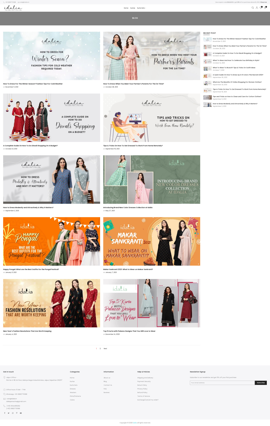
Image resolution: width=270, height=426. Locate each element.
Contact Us (108, 385)
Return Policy (142, 385)
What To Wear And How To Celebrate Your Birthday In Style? (236, 60)
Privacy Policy (142, 389)
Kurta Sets (141, 8)
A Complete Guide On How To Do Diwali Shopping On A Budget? (237, 53)
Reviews (106, 392)
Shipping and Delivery (145, 378)
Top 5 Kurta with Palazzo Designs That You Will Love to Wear (129, 331)
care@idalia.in (24, 2)
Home (126, 8)
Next (105, 349)
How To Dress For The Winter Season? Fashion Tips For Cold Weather (239, 39)
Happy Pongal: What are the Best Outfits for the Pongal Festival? (31, 269)
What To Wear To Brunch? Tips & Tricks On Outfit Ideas (234, 68)
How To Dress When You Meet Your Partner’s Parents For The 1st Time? (240, 46)
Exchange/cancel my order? (147, 400)
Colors (72, 400)
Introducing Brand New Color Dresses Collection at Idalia (127, 207)
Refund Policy (142, 392)
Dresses (73, 389)
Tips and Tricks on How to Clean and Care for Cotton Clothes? (237, 96)
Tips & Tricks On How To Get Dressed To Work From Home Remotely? (239, 89)
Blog (105, 381)
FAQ (105, 389)
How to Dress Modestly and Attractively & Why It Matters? (235, 104)
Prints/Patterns (75, 396)
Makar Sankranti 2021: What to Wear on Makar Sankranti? (128, 269)
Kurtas (132, 8)
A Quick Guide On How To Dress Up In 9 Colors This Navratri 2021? (238, 75)
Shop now (263, 2)
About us (107, 378)
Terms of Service (143, 396)
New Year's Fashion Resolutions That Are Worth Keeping (27, 331)
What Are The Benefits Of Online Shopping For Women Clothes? (237, 82)
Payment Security (144, 381)
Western (73, 392)
